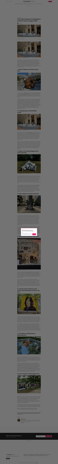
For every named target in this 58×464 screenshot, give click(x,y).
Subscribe (34, 234)
